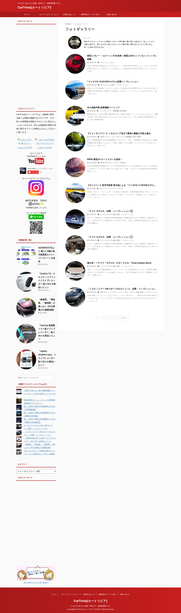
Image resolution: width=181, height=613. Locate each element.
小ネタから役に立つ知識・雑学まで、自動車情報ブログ (90, 606)
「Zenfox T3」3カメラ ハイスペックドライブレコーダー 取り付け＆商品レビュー (47, 280)
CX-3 (103, 85)
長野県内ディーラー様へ (90, 14)
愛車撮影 (116, 111)
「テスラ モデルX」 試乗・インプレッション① (110, 237)
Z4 (106, 163)
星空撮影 (123, 111)
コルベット (104, 62)
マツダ (107, 85)
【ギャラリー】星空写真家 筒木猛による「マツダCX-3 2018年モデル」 (121, 185)
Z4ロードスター (114, 163)
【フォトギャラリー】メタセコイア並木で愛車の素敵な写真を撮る (119, 133)
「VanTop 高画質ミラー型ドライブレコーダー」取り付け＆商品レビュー (46, 332)
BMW (102, 137)
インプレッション (116, 292)
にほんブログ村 (25, 147)
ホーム (26, 14)
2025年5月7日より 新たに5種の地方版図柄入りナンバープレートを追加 (46, 254)
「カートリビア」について (48, 14)
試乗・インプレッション (119, 85)
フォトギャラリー (106, 111)
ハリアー (132, 292)
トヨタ (125, 292)
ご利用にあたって (69, 14)
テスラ (102, 214)
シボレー (112, 62)
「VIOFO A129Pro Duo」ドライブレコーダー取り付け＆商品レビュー (47, 358)
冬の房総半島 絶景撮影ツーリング (103, 107)
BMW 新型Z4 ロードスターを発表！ (104, 159)
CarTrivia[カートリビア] (34, 7)
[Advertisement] (36, 65)
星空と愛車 (137, 137)
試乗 (114, 214)
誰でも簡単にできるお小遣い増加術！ (36, 582)
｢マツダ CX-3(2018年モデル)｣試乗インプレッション (112, 81)
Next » (124, 317)
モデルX (109, 214)
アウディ (108, 137)
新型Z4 (123, 163)
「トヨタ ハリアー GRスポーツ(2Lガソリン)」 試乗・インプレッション (121, 288)
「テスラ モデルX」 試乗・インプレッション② (110, 211)
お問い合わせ (112, 14)
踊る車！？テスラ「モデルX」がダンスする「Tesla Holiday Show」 (120, 263)
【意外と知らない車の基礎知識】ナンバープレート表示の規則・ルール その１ (36, 393)
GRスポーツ (104, 292)
